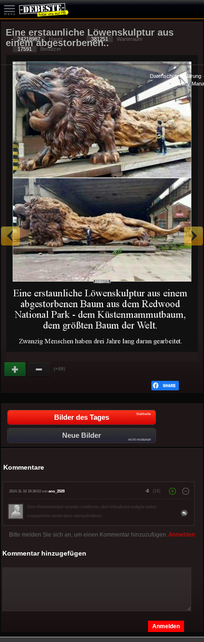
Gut (16, 369)
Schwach (39, 369)
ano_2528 (56, 491)
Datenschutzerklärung (175, 76)
